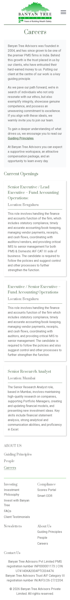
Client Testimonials (17, 517)
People (9, 461)
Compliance (46, 484)
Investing (11, 484)
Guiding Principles (18, 454)
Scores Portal (46, 490)
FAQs (7, 511)
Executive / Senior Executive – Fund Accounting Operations (34, 289)
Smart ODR (44, 496)
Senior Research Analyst (29, 371)
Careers (10, 468)
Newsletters (13, 526)
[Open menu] (63, 12)
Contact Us (12, 553)
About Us (44, 526)
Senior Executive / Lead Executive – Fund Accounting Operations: (33, 193)
